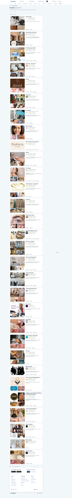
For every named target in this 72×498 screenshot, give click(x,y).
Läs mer (28, 471)
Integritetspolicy (33, 479)
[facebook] (15, 489)
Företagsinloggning (33, 471)
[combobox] (24, 1)
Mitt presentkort (13, 482)
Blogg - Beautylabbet (24, 479)
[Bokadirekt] (13, 1)
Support (22, 485)
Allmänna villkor (33, 482)
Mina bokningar (13, 479)
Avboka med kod (13, 485)
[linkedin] (13, 489)
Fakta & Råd (22, 482)
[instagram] (11, 489)
